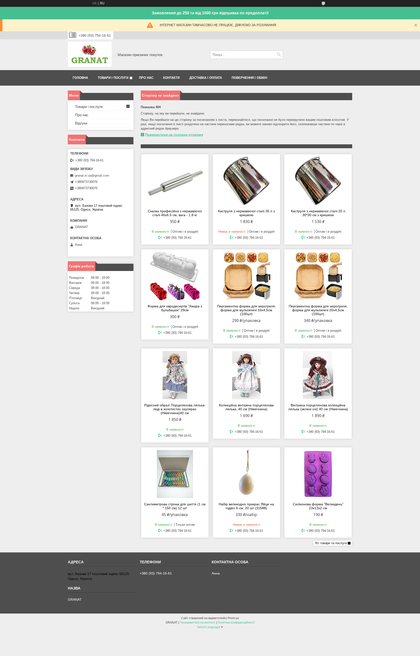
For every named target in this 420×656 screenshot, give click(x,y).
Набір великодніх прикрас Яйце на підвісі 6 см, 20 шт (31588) (246, 506)
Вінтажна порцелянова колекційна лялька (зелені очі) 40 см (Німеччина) (318, 407)
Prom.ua (233, 618)
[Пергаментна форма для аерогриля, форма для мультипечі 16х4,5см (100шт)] (246, 276)
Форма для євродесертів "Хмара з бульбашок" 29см (175, 308)
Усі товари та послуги (331, 543)
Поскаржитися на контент (197, 622)
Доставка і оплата (205, 78)
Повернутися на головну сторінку (174, 135)
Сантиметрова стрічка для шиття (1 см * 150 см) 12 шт (175, 506)
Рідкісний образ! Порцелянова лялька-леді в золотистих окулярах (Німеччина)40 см (175, 409)
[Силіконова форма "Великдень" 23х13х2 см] (318, 474)
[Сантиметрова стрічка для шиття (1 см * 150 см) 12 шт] (175, 474)
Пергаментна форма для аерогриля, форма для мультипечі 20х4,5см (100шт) (318, 310)
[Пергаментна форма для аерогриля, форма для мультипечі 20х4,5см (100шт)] (318, 276)
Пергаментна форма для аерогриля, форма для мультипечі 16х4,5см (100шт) (246, 310)
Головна (80, 78)
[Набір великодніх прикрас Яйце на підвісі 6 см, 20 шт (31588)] (246, 474)
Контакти (171, 78)
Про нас (146, 78)
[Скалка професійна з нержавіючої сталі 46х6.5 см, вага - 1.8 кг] (175, 181)
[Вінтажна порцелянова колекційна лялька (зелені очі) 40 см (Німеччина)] (318, 375)
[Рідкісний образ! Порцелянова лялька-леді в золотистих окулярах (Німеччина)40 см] (175, 375)
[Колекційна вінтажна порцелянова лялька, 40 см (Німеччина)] (246, 375)
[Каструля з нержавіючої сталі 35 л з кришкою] (246, 181)
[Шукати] (278, 54)
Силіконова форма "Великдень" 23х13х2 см (318, 506)
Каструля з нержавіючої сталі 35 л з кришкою (246, 213)
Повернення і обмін (249, 78)
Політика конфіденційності (236, 622)
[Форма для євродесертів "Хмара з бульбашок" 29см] (175, 276)
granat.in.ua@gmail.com (92, 175)
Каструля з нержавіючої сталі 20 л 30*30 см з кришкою (318, 213)
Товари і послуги (113, 78)
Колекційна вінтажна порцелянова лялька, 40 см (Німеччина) (246, 407)
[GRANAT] (90, 55)
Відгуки (81, 123)
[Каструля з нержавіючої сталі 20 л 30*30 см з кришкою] (318, 181)
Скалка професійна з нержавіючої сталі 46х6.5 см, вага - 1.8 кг (175, 213)
